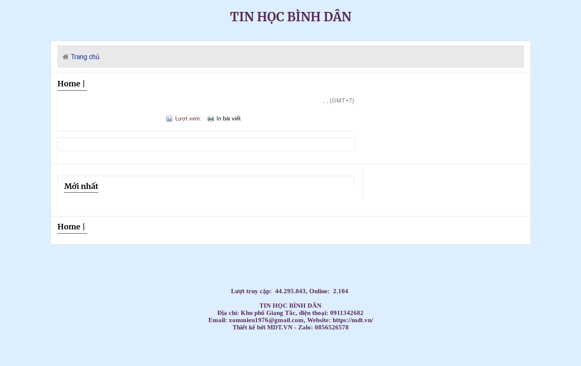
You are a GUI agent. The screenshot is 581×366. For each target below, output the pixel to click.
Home (68, 84)
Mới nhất (81, 186)
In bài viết (228, 118)
